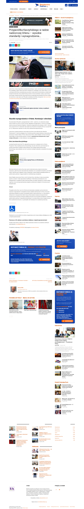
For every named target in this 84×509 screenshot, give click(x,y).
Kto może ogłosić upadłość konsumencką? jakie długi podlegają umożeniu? (44, 469)
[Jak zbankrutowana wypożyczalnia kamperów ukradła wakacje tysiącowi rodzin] (58, 257)
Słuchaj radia (45, 52)
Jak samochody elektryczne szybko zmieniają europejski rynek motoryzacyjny (67, 165)
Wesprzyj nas (45, 259)
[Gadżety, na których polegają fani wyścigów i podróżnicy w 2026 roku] (58, 283)
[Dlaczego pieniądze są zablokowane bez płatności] (58, 265)
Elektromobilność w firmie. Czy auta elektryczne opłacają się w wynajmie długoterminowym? (68, 178)
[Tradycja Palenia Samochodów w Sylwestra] (58, 219)
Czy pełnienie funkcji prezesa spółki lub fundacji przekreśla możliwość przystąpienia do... (45, 462)
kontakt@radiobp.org (20, 224)
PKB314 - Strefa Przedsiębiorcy (64, 17)
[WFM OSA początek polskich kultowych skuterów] (58, 138)
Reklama (56, 9)
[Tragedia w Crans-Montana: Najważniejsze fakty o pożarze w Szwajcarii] (58, 213)
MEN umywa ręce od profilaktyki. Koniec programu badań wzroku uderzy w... (68, 99)
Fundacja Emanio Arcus (55, 506)
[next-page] (12, 316)
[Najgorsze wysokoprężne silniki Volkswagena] (58, 132)
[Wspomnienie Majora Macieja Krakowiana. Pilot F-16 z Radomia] (58, 225)
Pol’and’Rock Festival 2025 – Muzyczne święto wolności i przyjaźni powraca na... (68, 354)
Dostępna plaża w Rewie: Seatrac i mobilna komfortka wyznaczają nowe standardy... (68, 92)
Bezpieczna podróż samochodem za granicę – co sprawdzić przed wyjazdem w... (68, 270)
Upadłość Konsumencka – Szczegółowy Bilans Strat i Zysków (44, 456)
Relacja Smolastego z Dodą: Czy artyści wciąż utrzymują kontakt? (67, 206)
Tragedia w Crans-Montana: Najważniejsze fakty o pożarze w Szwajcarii (68, 212)
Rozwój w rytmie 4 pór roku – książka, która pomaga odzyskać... (68, 411)
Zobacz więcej (25, 507)
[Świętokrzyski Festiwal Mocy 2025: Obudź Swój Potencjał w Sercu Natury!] (58, 367)
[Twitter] (13, 45)
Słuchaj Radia (24, 1)
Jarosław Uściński (35, 227)
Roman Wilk (13, 42)
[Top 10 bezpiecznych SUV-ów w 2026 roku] (35, 428)
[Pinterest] (16, 45)
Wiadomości (16, 26)
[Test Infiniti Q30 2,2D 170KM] (58, 143)
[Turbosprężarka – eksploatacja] (58, 149)
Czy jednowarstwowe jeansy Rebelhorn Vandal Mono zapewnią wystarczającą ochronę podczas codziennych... (22, 443)
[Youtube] (74, 1)
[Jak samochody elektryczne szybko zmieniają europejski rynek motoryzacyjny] (58, 166)
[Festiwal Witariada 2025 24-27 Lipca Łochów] (58, 361)
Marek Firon (57, 76)
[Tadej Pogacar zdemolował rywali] (30, 304)
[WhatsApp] (19, 45)
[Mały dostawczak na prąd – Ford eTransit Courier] (58, 190)
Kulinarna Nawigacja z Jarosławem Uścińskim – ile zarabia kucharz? (18, 281)
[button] (70, 1)
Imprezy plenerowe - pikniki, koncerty (62, 54)
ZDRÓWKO (22, 227)
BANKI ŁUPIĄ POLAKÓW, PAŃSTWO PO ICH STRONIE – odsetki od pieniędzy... (68, 29)
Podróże (57, 253)
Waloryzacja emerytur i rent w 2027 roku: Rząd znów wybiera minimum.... (63, 73)
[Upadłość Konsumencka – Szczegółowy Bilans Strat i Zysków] (35, 457)
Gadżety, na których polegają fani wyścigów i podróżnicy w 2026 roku (68, 283)
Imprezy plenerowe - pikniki (59, 336)
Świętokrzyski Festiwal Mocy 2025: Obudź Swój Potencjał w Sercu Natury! (68, 367)
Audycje (36, 9)
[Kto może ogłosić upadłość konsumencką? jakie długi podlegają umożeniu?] (35, 469)
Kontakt (48, 506)
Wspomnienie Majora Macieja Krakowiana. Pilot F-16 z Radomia (68, 224)
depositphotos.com (44, 497)
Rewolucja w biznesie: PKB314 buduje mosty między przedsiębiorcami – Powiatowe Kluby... (63, 341)
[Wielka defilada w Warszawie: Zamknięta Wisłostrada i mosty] (58, 200)
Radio (29, 9)
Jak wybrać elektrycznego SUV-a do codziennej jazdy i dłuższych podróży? (68, 171)
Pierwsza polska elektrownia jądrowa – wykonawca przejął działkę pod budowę (68, 41)
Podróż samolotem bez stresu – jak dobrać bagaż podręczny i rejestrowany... (68, 277)
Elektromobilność (60, 161)
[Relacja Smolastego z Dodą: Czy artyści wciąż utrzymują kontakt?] (58, 206)
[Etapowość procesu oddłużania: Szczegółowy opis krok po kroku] (35, 475)
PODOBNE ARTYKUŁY (15, 298)
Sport (51, 9)
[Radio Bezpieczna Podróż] (42, 5)
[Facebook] (72, 1)
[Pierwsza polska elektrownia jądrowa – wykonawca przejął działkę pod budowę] (58, 41)
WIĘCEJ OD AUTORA (29, 298)
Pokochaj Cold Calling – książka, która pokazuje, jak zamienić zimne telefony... (67, 386)
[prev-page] (10, 316)
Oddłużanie (63, 246)
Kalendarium (58, 325)
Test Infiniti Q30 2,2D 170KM (67, 142)
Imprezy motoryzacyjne (59, 53)
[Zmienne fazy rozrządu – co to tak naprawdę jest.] (58, 155)
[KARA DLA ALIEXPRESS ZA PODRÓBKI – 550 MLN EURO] (58, 35)
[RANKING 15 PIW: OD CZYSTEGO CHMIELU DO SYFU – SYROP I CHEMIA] (35, 434)
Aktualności (22, 9)
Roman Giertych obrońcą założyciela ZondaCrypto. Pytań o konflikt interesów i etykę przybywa (15, 311)
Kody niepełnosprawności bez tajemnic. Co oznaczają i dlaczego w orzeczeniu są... (68, 86)
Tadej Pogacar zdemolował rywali (30, 310)
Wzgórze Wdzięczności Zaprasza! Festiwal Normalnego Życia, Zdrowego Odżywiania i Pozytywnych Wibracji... (68, 374)
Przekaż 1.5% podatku (18, 12)
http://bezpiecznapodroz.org (22, 289)
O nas (61, 9)
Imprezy (57, 196)
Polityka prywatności (42, 506)
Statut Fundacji (72, 506)
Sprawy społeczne (60, 58)
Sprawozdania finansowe (64, 506)
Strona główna (14, 9)
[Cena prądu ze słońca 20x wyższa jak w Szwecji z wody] (58, 48)
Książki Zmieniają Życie (61, 382)
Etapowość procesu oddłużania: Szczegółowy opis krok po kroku (45, 475)
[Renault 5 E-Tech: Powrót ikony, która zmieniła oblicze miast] (58, 184)
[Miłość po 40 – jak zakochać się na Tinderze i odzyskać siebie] (58, 400)
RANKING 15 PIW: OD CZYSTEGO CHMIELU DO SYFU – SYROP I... (45, 434)
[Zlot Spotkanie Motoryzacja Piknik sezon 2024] (35, 440)
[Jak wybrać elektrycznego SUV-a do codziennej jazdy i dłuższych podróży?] (58, 172)
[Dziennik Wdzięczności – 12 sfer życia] (58, 406)
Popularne (25, 308)
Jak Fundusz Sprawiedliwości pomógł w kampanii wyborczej (42, 281)
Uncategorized (12, 308)
